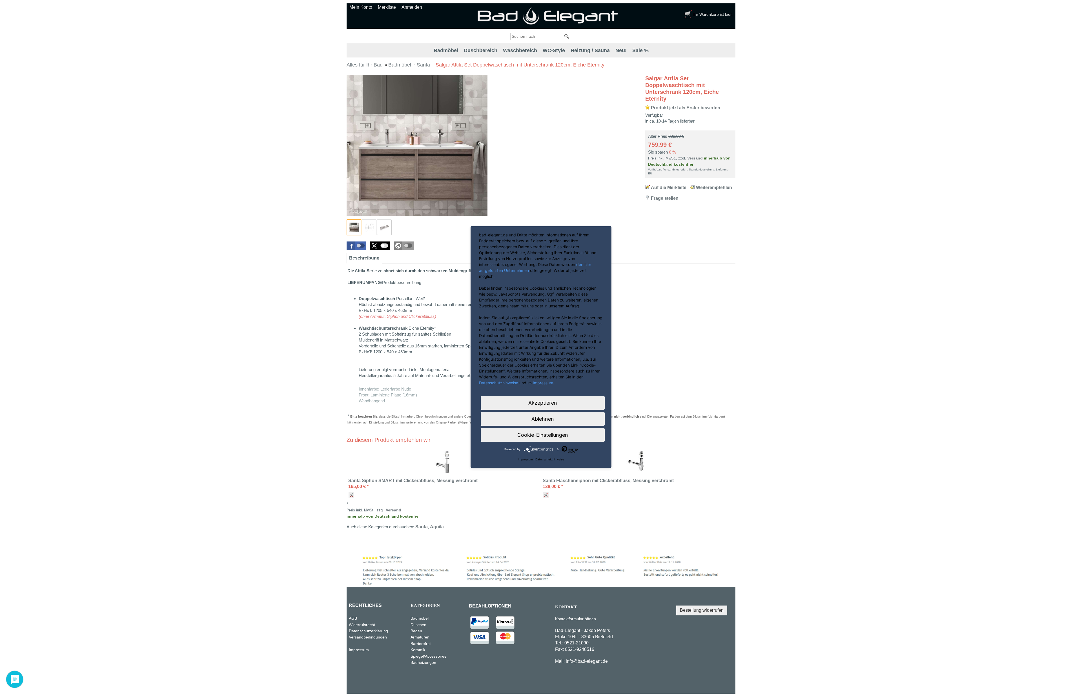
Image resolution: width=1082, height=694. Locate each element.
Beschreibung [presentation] (364, 258)
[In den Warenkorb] (351, 495)
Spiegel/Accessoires (428, 656)
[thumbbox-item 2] (369, 227)
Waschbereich (520, 50)
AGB (353, 618)
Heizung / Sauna (590, 50)
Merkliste (387, 7)
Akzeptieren (542, 402)
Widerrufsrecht (362, 624)
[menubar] (541, 50)
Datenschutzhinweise (498, 382)
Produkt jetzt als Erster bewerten (685, 107)
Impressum (359, 650)
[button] (356, 245)
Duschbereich (480, 50)
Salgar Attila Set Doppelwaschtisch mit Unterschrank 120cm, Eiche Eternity (682, 88)
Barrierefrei (421, 643)
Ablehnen (542, 419)
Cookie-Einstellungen (542, 435)
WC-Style (554, 50)
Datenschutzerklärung (377, 631)
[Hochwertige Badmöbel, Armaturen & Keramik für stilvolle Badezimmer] (549, 16)
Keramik (418, 650)
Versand (695, 158)
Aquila (437, 526)
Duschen (418, 624)
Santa (421, 526)
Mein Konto (360, 7)
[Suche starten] (567, 36)
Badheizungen (423, 662)
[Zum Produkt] (444, 462)
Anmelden (412, 7)
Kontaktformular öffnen (575, 619)
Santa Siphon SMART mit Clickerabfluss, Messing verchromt (413, 480)
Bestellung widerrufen (702, 610)
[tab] (364, 258)
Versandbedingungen (368, 637)
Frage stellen (665, 198)
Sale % (640, 50)
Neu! (621, 50)
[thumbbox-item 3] (384, 227)
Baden (416, 631)
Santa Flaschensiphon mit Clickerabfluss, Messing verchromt (608, 480)
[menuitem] (446, 50)
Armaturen (420, 637)
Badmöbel (446, 50)
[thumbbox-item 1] (354, 227)
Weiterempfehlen (714, 187)
